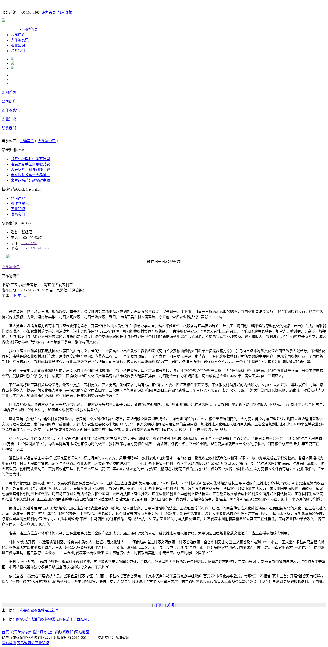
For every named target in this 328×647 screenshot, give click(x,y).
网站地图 (82, 632)
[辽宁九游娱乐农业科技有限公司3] (12, 68)
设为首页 (49, 12)
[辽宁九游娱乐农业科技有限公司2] (12, 63)
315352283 (29, 243)
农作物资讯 (20, 40)
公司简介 (18, 35)
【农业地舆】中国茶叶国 (30, 159)
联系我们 (18, 51)
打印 (157, 605)
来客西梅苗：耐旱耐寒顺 (30, 180)
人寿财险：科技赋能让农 (30, 170)
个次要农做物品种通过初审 (37, 610)
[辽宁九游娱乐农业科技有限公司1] (12, 59)
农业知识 (18, 45)
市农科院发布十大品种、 (30, 175)
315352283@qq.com (36, 248)
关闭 (170, 605)
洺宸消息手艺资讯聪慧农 (30, 164)
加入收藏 (65, 12)
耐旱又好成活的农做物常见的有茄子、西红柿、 (53, 619)
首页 (5, 632)
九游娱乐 (27, 141)
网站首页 (30, 29)
